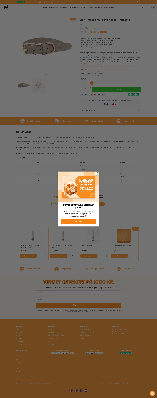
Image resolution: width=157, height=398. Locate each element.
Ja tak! (78, 221)
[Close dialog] (96, 173)
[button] (152, 393)
